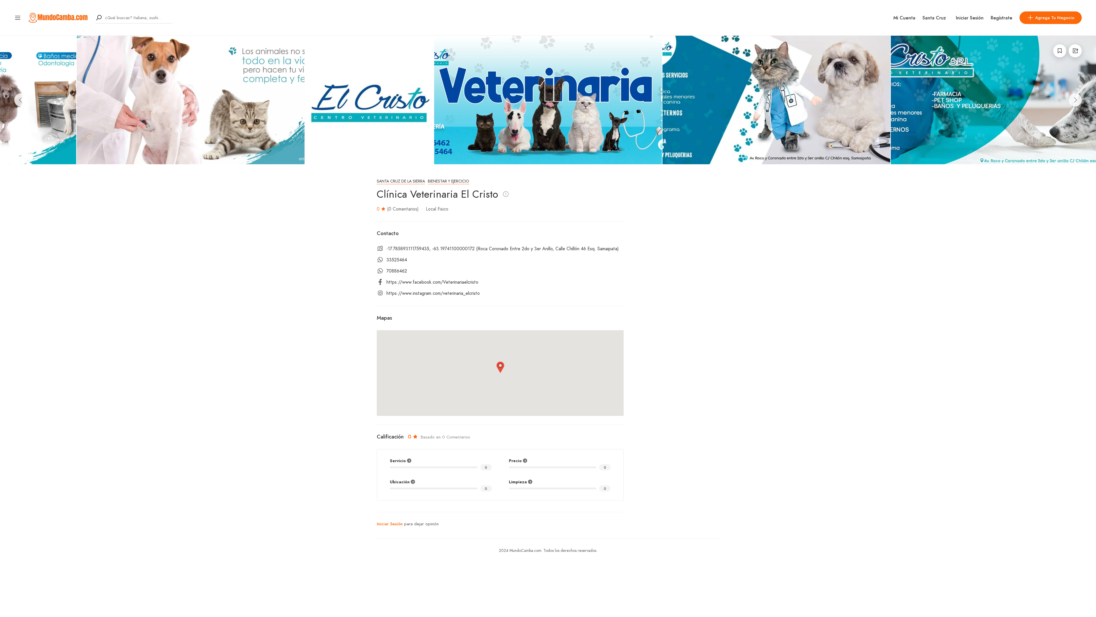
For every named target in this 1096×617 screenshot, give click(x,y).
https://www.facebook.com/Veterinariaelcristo (432, 282)
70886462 (396, 271)
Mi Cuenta (904, 18)
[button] (500, 367)
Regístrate (1001, 18)
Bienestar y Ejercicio (448, 181)
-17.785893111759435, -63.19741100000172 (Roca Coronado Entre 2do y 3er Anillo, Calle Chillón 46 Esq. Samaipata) (502, 249)
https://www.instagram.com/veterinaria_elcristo (433, 293)
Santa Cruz (934, 18)
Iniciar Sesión (970, 18)
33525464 (396, 260)
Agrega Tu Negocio (1054, 18)
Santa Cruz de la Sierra (401, 181)
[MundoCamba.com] (58, 17)
